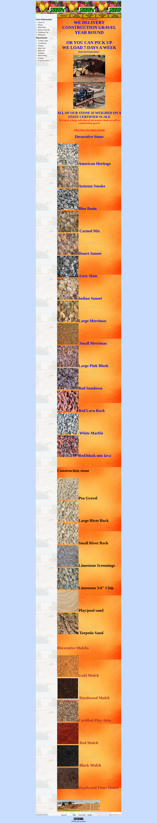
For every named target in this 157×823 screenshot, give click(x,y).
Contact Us (64, 814)
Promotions (42, 35)
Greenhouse (42, 43)
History (40, 25)
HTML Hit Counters (78, 821)
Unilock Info (93, 19)
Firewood (41, 51)
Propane (41, 58)
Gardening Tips (43, 32)
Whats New (42, 27)
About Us (41, 22)
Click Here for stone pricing (89, 130)
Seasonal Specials (44, 30)
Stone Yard (41, 48)
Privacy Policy (82, 814)
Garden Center (43, 41)
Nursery (41, 46)
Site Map (89, 814)
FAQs (74, 814)
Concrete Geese (43, 60)
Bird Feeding (42, 55)
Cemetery (41, 53)
